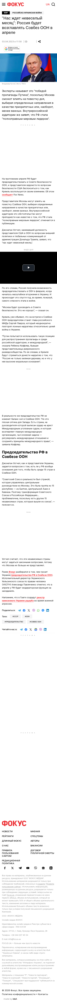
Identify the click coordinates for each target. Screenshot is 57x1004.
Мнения (35, 831)
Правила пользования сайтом (10, 853)
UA (48, 4)
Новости (7, 831)
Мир (6, 13)
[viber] (35, 868)
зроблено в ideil (10, 999)
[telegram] (20, 868)
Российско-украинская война (27, 13)
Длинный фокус (11, 840)
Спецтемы (36, 836)
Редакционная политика (11, 862)
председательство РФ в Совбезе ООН (31, 575)
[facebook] (5, 868)
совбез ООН (36, 622)
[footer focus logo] (14, 823)
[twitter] (12, 868)
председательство (14, 622)
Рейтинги (8, 836)
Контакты (43, 994)
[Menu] (3, 4)
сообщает (7, 194)
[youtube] (28, 868)
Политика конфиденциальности (19, 994)
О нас (5, 845)
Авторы (34, 840)
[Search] (53, 4)
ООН (28, 616)
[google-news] (43, 868)
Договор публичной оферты (42, 851)
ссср (16, 616)
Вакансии (36, 845)
